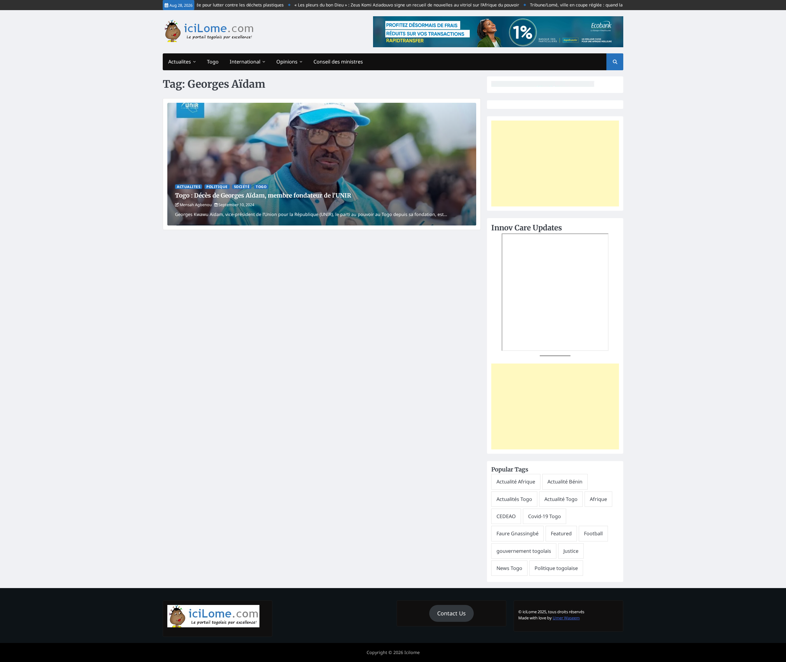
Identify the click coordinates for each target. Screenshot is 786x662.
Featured (561, 533)
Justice (570, 551)
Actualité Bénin (564, 481)
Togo (213, 61)
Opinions (287, 61)
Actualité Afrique (515, 481)
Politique (217, 186)
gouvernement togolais (523, 551)
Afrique (598, 499)
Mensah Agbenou (196, 204)
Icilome (412, 652)
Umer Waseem (566, 618)
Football (593, 533)
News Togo (509, 568)
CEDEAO (506, 516)
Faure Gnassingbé (517, 533)
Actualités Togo (514, 499)
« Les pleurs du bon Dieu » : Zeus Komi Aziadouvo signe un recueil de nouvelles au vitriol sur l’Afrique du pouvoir (391, 5)
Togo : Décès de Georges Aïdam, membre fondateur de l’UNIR (263, 195)
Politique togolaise (556, 568)
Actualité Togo (561, 499)
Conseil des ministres (338, 61)
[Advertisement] (555, 163)
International (245, 61)
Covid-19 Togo (544, 516)
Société (242, 186)
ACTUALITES (188, 186)
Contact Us (451, 613)
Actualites (179, 61)
